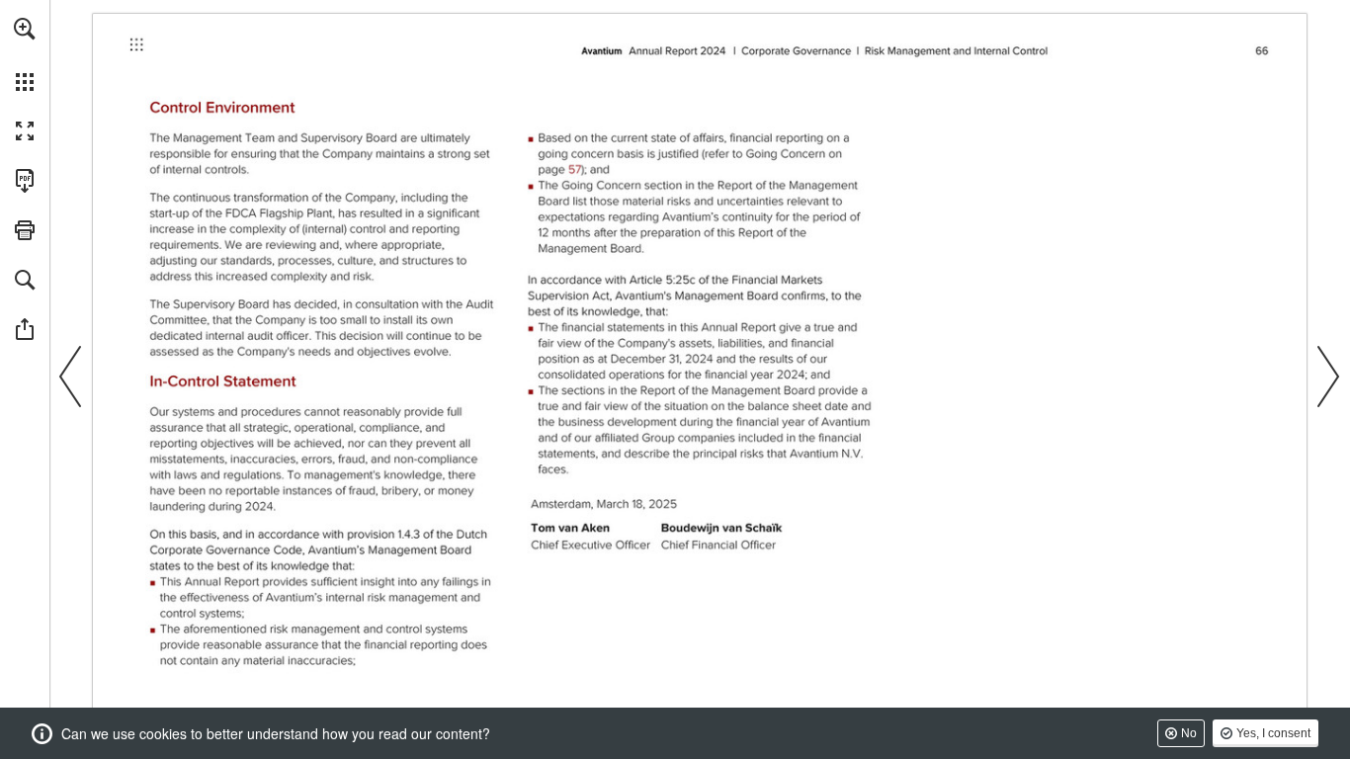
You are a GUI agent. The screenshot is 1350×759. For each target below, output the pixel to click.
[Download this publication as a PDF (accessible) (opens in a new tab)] (24, 181)
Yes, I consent (1273, 733)
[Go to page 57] (562, 167)
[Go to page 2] (139, 50)
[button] (24, 28)
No (1189, 733)
